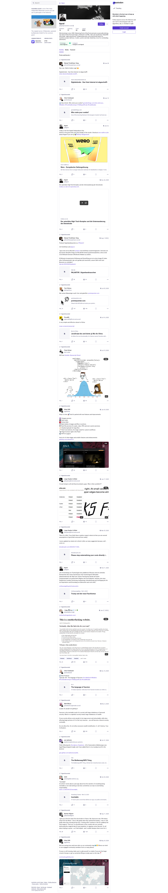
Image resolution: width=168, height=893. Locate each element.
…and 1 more (83, 658)
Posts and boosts (64, 55)
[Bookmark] (96, 89)
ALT (106, 396)
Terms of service (43, 884)
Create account (124, 28)
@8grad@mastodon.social (65, 25)
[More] (108, 89)
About (41, 882)
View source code (41, 888)
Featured (72, 50)
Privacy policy (35, 884)
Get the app (43, 887)
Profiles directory (52, 882)
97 (68, 30)
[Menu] (107, 24)
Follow (101, 24)
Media (67, 50)
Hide (106, 359)
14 (60, 30)
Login (124, 32)
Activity (61, 50)
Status (45, 882)
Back (63, 3)
